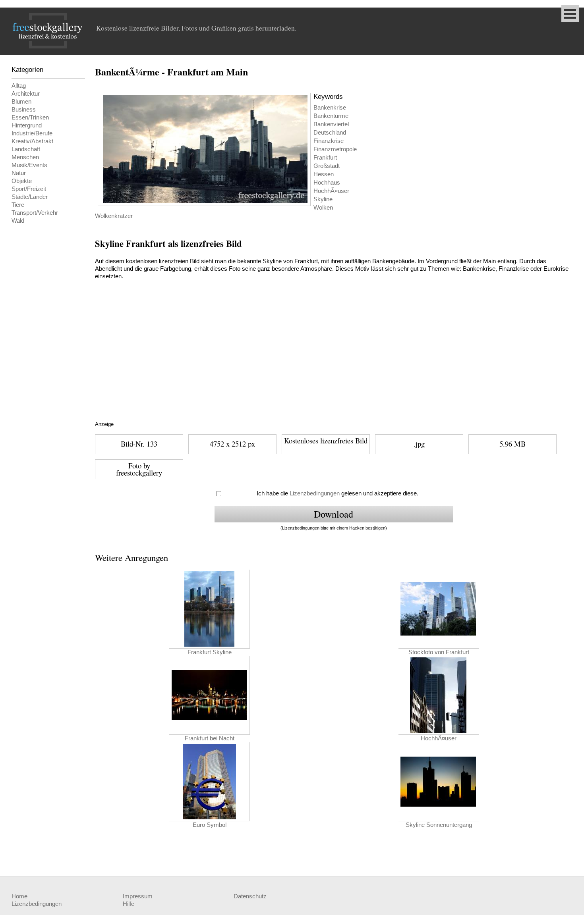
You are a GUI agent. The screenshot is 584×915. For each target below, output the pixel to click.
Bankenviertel (331, 124)
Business (24, 109)
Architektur (26, 94)
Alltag (19, 86)
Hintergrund (27, 125)
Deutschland (329, 132)
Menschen (25, 157)
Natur (19, 173)
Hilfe (128, 904)
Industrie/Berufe (32, 133)
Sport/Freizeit (29, 189)
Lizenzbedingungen (315, 493)
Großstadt (326, 166)
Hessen (323, 174)
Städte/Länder (30, 197)
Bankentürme (330, 116)
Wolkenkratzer (114, 216)
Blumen (21, 101)
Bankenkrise (329, 107)
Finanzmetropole (335, 149)
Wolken (323, 207)
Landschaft (26, 149)
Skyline (323, 199)
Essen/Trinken (30, 117)
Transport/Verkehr (35, 213)
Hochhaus (326, 182)
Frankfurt (325, 157)
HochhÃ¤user (331, 191)
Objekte (22, 181)
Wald (18, 221)
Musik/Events (29, 165)
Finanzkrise (328, 141)
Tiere (18, 205)
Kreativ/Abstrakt (32, 141)
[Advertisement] (244, 360)
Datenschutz (250, 896)
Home (19, 896)
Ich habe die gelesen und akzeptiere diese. (337, 493)
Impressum (138, 896)
